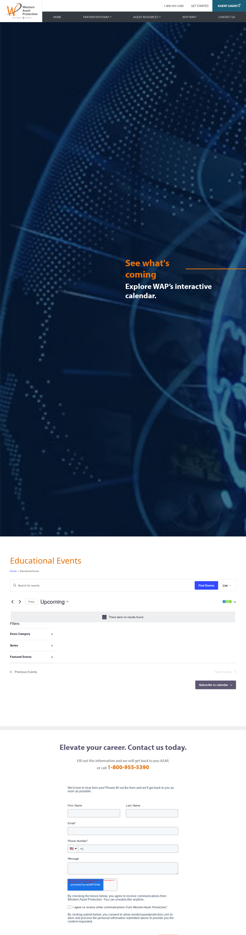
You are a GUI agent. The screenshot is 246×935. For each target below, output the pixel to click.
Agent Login (227, 6)
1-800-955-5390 (174, 6)
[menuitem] (173, 5)
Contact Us (227, 17)
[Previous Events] (12, 601)
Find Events (206, 585)
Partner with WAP (96, 17)
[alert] (123, 617)
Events (13, 570)
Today (31, 601)
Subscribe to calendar (213, 685)
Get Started (200, 6)
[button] (228, 601)
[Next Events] (19, 601)
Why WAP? (189, 17)
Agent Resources (145, 17)
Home (57, 17)
